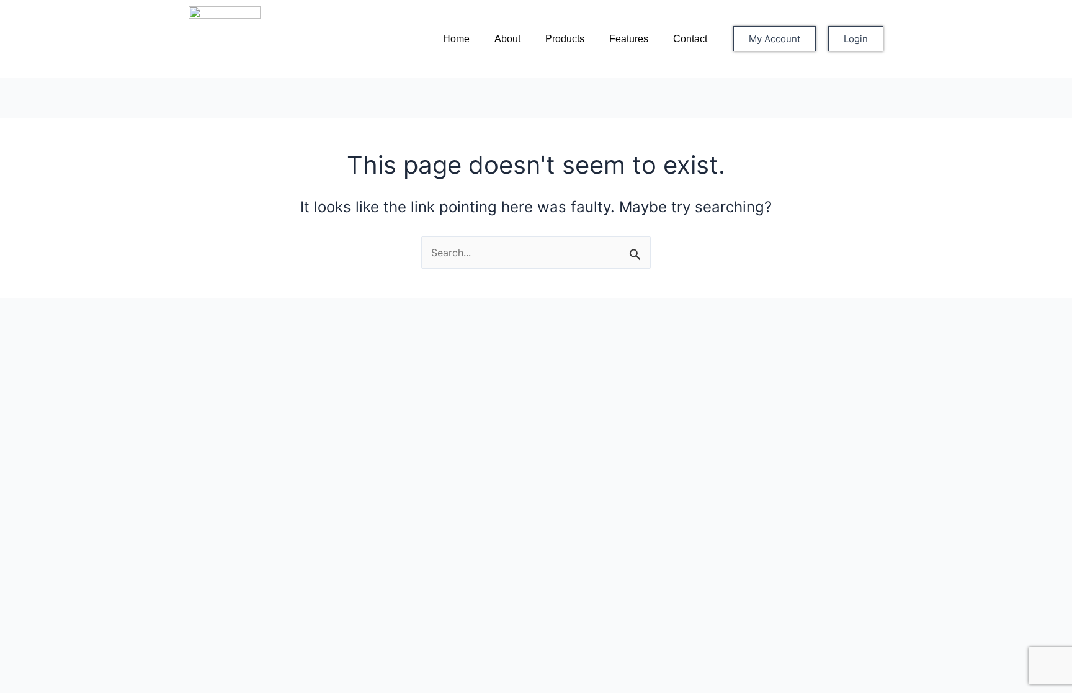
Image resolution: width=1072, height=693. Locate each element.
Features (628, 39)
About (507, 39)
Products (564, 39)
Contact (690, 39)
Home (456, 39)
